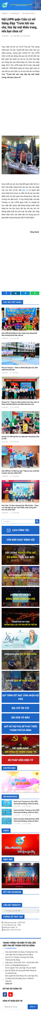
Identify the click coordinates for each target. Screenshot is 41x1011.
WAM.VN (8, 984)
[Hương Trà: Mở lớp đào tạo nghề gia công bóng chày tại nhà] (20, 422)
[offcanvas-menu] (37, 5)
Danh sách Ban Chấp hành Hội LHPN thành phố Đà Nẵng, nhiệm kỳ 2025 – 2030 (26, 821)
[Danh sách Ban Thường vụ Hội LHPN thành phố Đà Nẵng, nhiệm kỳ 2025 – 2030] (7, 812)
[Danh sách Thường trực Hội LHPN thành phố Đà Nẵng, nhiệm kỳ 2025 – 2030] (7, 803)
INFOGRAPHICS (10, 796)
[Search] (37, 521)
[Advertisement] (20, 104)
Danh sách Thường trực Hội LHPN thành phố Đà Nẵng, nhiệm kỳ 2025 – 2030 (26, 804)
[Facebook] (5, 994)
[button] (4, 875)
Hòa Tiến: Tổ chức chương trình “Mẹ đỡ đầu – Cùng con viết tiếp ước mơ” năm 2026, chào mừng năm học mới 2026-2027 (20, 508)
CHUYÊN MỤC (9, 768)
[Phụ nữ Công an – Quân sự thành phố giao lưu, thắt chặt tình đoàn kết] (20, 353)
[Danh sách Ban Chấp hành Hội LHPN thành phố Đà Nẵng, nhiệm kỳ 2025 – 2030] (7, 821)
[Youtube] (10, 994)
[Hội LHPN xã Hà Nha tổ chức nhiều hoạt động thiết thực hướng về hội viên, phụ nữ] (20, 319)
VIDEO (6, 830)
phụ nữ (25, 190)
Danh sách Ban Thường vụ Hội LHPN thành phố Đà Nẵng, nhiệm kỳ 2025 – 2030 (26, 812)
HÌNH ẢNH (8, 859)
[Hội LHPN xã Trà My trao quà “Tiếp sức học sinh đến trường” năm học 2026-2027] (20, 457)
